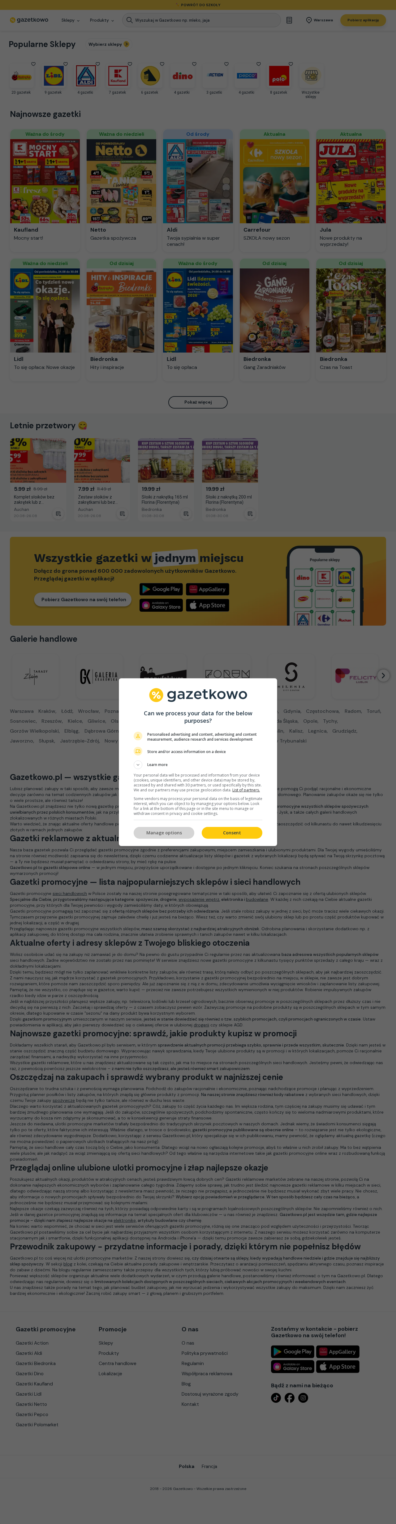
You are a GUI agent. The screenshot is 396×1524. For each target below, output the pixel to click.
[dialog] (198, 762)
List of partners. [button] (246, 790)
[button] (198, 764)
